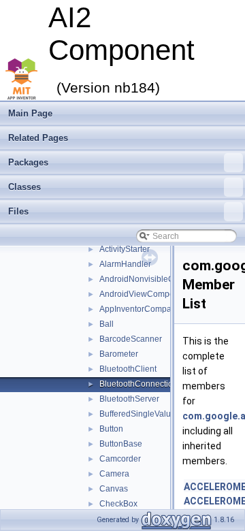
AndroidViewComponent (145, 294)
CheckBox (118, 504)
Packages (28, 162)
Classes (24, 187)
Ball (106, 324)
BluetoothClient (128, 369)
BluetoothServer (129, 399)
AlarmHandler (125, 264)
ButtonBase (120, 444)
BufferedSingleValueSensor (150, 414)
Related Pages (38, 138)
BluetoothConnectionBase (148, 384)
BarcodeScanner (130, 339)
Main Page (30, 113)
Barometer (118, 354)
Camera (114, 474)
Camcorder (120, 459)
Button (111, 429)
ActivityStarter (124, 249)
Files (18, 211)
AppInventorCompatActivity (149, 309)
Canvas (113, 489)
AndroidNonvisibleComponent (155, 279)
